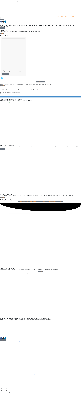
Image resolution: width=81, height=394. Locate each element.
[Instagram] (3, 21)
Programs (61, 16)
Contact (79, 16)
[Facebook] (1, 21)
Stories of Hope (73, 16)
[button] (0, 18)
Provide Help (67, 16)
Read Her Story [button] (5, 73)
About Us (57, 16)
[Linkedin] (5, 21)
